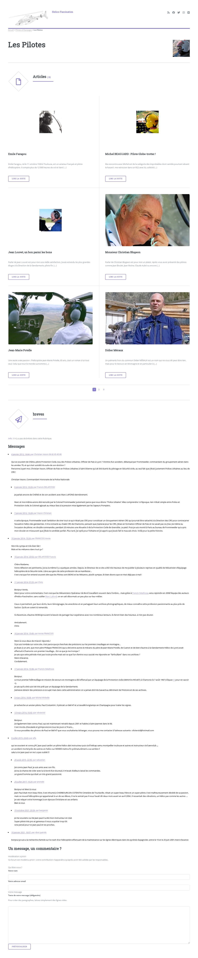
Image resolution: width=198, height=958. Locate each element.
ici (174, 679)
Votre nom (12, 870)
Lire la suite (18, 179)
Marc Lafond (51, 596)
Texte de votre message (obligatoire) (24, 895)
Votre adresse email (17, 881)
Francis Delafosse (140, 593)
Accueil (11, 30)
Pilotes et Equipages (24, 30)
